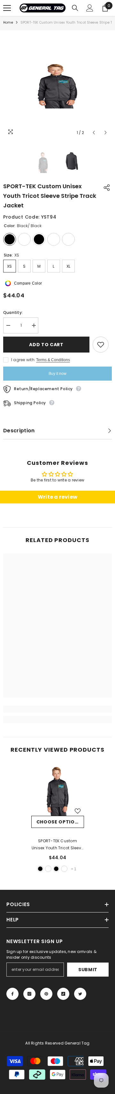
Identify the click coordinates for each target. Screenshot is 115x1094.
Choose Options (59, 822)
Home (8, 22)
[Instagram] (29, 994)
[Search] (75, 8)
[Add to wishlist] (101, 345)
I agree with (22, 359)
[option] (57, 84)
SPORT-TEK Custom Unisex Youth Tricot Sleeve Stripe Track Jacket (57, 845)
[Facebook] (12, 994)
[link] (57, 709)
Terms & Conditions (53, 360)
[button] (93, 132)
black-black (40, 869)
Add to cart (46, 344)
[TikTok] (63, 994)
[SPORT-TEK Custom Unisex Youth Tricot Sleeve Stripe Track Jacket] (57, 789)
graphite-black (56, 869)
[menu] (7, 8)
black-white (48, 869)
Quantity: (13, 312)
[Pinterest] (46, 994)
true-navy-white (64, 869)
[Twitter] (80, 994)
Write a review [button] (57, 497)
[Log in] (89, 7)
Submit (87, 969)
